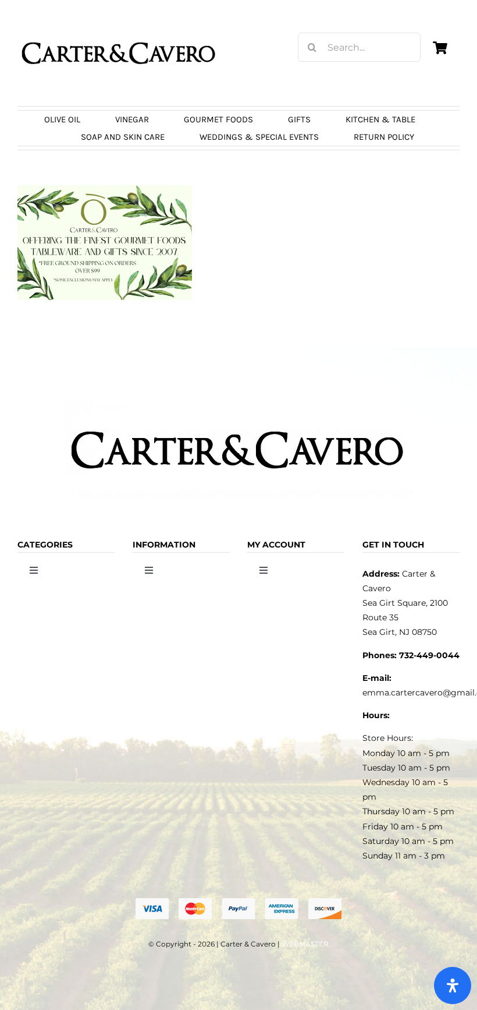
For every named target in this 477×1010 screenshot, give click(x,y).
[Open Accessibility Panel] (452, 985)
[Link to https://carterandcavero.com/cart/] (440, 48)
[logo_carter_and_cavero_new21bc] (119, 27)
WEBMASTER (305, 944)
